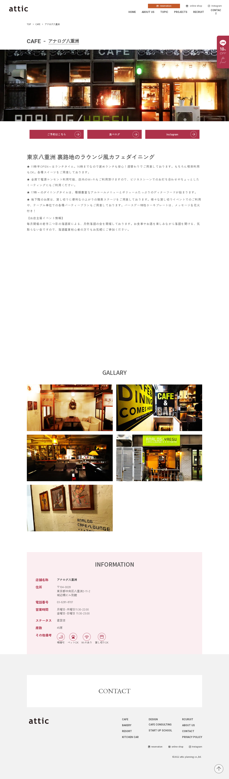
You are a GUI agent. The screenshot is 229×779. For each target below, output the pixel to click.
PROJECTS (180, 12)
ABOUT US (148, 12)
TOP (29, 24)
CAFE (37, 24)
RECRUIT (198, 12)
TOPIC (164, 12)
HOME (132, 12)
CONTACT (216, 12)
